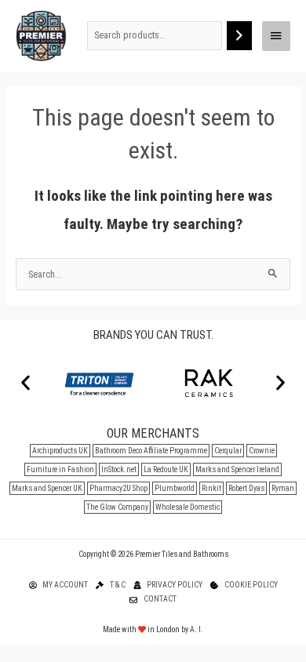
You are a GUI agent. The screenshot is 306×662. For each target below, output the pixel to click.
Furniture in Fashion (60, 469)
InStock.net (119, 469)
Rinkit (211, 488)
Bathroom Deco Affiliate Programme (151, 450)
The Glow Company (117, 507)
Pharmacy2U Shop (118, 488)
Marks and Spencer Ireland (237, 469)
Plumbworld (175, 488)
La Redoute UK (166, 469)
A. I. (196, 629)
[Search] (240, 35)
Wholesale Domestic (187, 507)
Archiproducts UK (60, 450)
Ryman (282, 488)
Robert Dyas (246, 488)
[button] (25, 382)
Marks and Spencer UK (47, 488)
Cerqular (228, 450)
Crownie (262, 450)
